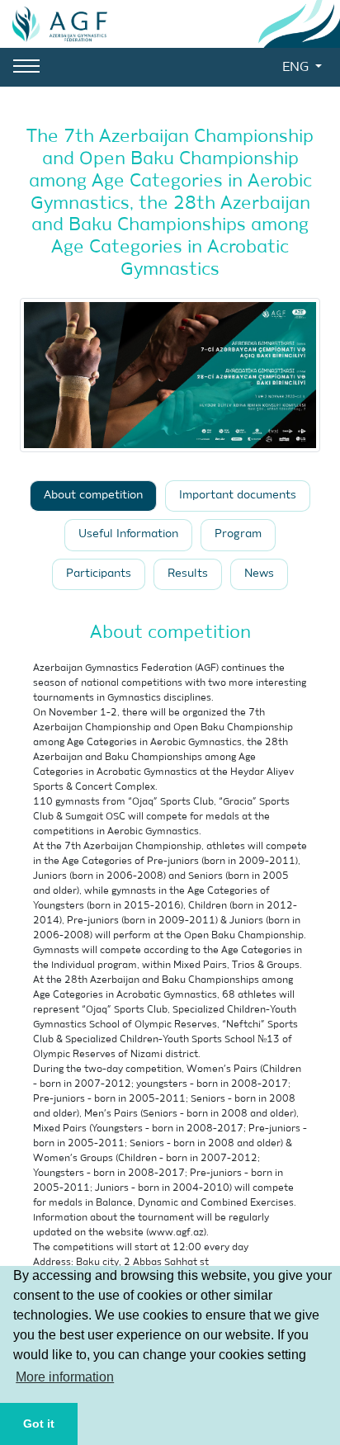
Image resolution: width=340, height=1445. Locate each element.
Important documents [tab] (237, 495)
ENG (297, 67)
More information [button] (65, 1377)
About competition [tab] (93, 495)
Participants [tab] (98, 574)
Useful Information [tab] (128, 534)
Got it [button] (38, 1423)
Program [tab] (238, 534)
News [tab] (259, 574)
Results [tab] (188, 574)
